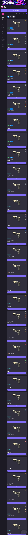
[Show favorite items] (11, 13)
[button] (8, 13)
